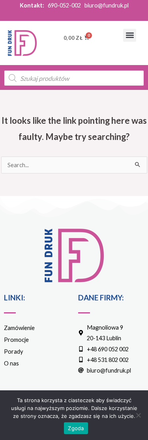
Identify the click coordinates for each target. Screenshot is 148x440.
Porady (13, 351)
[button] (129, 35)
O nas (11, 363)
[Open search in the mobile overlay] (74, 78)
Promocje (16, 339)
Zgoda (76, 428)
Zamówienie (19, 327)
